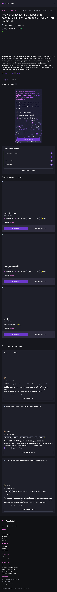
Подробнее (15, 228)
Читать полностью (28, 399)
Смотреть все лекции (28, 170)
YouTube (6, 73)
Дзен (18, 73)
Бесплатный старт (41, 228)
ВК (13, 73)
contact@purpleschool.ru (9, 583)
